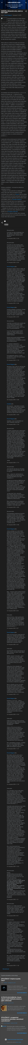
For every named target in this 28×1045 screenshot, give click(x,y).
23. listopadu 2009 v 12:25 (13, 866)
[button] (26, 11)
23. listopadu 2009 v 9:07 (12, 628)
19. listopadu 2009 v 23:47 (13, 317)
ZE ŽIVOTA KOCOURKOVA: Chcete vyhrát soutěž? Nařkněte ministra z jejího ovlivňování (11, 998)
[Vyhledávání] (26, 3)
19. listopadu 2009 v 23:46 (13, 303)
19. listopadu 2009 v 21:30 (13, 238)
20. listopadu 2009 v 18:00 (13, 507)
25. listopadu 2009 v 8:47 (12, 915)
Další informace (22, 992)
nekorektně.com (14, 2)
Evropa (6, 224)
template (9, 404)
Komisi (17, 194)
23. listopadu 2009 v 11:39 (13, 784)
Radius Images (18, 1042)
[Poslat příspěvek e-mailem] (5, 221)
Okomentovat (6, 969)
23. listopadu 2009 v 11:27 (13, 748)
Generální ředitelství (16, 199)
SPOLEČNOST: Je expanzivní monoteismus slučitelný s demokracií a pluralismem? (12, 1019)
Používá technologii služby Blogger (15, 1039)
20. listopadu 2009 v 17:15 (13, 462)
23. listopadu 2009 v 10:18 (13, 714)
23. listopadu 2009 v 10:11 (13, 694)
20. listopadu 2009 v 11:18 (13, 360)
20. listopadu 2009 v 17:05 (13, 424)
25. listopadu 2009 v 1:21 (12, 899)
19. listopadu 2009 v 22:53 (13, 262)
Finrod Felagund (10, 266)
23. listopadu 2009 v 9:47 (12, 644)
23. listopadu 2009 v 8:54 (12, 610)
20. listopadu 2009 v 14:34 (13, 414)
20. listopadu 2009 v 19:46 (13, 524)
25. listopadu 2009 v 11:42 (13, 965)
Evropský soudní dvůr (13, 211)
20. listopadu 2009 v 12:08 (13, 399)
